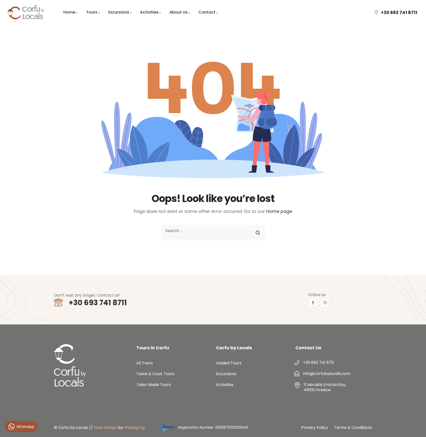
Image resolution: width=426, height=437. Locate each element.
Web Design (105, 427)
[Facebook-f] (313, 302)
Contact (206, 12)
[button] (416, 427)
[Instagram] (325, 302)
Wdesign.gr (134, 427)
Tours (91, 12)
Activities (149, 12)
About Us (178, 12)
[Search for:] (213, 233)
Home (69, 12)
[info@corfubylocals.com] (296, 373)
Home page (279, 211)
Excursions (118, 12)
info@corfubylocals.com (326, 373)
